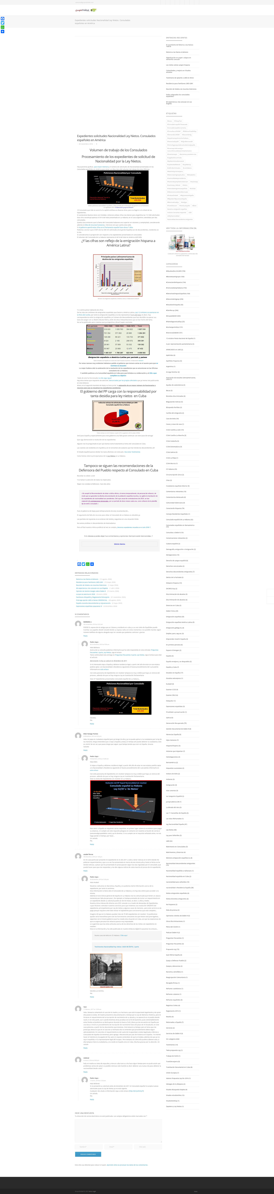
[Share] (2, 31)
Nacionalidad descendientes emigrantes (180, 219)
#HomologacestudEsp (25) (175, 322)
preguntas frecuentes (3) (175, 944)
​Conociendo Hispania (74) (175, 508)
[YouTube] (182, 2)
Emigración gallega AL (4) (175, 628)
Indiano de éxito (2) (173, 774)
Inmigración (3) (171, 785)
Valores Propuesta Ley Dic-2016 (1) (178, 1078)
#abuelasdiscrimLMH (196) (175, 271)
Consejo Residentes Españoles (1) (178, 514)
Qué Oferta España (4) (174, 955)
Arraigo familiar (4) (172, 372)
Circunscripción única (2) (175, 475)
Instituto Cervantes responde (176, 212)
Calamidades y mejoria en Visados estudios (178, 71)
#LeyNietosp (187, 165)
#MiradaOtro (191, 175)
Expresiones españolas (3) (175, 706)
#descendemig (186, 135)
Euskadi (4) (170, 684)
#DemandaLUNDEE (173, 135)
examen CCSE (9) (172, 690)
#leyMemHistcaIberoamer (175, 161)
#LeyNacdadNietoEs (173, 165)
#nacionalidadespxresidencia (176, 178)
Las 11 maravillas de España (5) (177, 813)
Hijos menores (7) (172, 740)
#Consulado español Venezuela (177, 124)
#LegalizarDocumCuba (174, 158)
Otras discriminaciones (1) (175, 921)
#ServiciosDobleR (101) (174, 333)
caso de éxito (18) (172, 419)
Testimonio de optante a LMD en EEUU (180, 78)
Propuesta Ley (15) (172, 949)
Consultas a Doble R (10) (174, 532)
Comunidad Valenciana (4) (175, 503)
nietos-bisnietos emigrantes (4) (177, 899)
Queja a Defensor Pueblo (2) (176, 961)
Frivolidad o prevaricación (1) (176, 712)
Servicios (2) (170, 1028)
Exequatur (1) (171, 701)
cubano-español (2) (173, 544)
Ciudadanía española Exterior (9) (177, 486)
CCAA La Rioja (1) (172, 458)
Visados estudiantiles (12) (175, 1095)
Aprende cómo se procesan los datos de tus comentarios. (127, 1165)
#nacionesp (194, 182)
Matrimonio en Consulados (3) (177, 847)
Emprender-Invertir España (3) (177, 639)
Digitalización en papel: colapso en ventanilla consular (178, 58)
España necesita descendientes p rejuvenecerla (93, 603)
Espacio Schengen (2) (173, 650)
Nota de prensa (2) (172, 910)
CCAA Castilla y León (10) (175, 430)
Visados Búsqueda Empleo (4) (176, 1090)
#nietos (185, 185)
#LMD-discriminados (173, 168)
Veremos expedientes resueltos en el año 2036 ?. (134, 527)
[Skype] (172, 2)
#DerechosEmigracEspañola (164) (178, 294)
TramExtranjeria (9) (173, 1061)
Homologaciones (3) (173, 757)
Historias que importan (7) (175, 751)
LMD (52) (169, 841)
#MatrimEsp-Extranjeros (175, 171)
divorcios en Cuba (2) (173, 605)
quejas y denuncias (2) (174, 966)
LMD (189, 212)
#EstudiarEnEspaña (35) (174, 305)
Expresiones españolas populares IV (89, 606)
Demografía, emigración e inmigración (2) (181, 549)
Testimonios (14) (172, 1045)
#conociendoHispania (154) (176, 282)
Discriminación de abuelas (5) (176, 600)
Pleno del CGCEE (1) (173, 927)
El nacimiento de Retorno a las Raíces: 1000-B (179, 45)
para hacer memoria (101, 167)
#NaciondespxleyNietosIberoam (177, 182)
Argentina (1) (170, 366)
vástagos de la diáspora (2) (175, 1084)
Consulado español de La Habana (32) (179, 520)
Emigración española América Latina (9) (180, 622)
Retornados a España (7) (174, 1022)
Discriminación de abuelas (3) (176, 594)
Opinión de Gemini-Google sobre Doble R (91, 591)
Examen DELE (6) (172, 695)
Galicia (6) (169, 718)
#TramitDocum (172, 206)
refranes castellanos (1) (174, 989)
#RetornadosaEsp (173, 202)
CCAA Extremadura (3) (174, 447)
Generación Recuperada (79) (176, 723)
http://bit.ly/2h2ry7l (136, 1091)
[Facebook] (167, 2)
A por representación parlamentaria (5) (180, 344)
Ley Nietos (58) (171, 830)
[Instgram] (187, 2)
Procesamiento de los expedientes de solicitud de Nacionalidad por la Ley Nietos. (118, 158)
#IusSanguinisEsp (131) (174, 327)
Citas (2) (169, 480)
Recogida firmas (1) (173, 983)
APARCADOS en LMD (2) (174, 350)
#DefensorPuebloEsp (189, 131)
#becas (169, 121)
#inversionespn (172, 154)
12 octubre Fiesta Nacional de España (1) (180, 338)
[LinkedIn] (177, 2)
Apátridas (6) (170, 355)
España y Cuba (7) (172, 667)
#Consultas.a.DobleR (173, 131)
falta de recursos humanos (94, 225)
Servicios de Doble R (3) (174, 1033)
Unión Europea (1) (172, 1073)
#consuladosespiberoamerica (176, 128)
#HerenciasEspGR (173, 142)
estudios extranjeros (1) (174, 678)
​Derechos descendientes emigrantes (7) (180, 572)
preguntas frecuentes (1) (175, 938)
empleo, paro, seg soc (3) (175, 633)
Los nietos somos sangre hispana (178, 65)
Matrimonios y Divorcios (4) (175, 852)
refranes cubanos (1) (173, 994)
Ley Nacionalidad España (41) (176, 824)
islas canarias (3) (172, 791)
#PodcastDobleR (172, 195)
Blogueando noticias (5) (174, 402)
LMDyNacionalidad (173, 216)
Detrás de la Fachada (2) (174, 577)
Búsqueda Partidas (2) (174, 407)
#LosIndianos (187, 168)
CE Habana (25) (171, 469)
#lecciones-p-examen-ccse (188, 154)
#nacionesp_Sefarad (173, 185)
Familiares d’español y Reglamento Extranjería (92, 597)
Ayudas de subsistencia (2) (175, 385)
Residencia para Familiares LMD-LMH (89, 582)
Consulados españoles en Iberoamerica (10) (180, 526)
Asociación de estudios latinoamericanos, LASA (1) (181, 378)
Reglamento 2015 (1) (173, 1011)
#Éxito (194, 206)
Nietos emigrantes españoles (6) (177, 893)
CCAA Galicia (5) (171, 452)
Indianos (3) (170, 779)
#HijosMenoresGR (187, 142)
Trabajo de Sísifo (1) (173, 1056)
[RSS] (196, 2)
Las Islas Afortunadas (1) (175, 819)
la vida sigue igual (105, 378)
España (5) (169, 656)
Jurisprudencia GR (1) (173, 802)
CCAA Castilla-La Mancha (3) (176, 435)
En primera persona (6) (174, 645)
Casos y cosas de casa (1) (175, 424)
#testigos (184, 202)
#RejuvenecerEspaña (187, 195)
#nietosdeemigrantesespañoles (177, 189)
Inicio (195, 1191)
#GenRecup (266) (172, 310)
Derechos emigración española (177, 209)
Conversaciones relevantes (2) (176, 538)
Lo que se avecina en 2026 (85, 594)
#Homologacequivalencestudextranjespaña (181, 145)
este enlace (104, 669)
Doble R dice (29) (172, 611)
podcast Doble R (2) (173, 932)
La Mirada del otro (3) (173, 807)
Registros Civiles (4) (173, 1005)
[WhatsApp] (2, 27)
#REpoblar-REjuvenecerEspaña (177, 199)
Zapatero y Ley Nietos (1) (175, 1106)
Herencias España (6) (173, 734)
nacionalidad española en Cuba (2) (178, 876)
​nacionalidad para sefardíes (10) (177, 882)
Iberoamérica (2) (172, 762)
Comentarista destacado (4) (176, 497)
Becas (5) (169, 391)
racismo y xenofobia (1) (174, 972)
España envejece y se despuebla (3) (178, 661)
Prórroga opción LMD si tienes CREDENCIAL (91, 600)
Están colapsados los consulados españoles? (178, 95)
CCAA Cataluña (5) (172, 441)
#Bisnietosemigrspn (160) (175, 277)
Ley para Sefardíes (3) (174, 835)
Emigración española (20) (175, 617)
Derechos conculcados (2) (175, 566)
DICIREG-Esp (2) (171, 589)
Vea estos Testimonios (132, 452)
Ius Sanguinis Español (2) (175, 796)
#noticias (193, 189)
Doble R (141, 360)
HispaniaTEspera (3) (173, 746)
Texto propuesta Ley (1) (174, 1050)
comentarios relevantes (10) (176, 491)
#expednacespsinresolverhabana (177, 138)
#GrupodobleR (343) (173, 316)
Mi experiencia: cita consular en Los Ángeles (92, 588)
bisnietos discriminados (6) (175, 396)
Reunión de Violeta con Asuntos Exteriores (91, 585)
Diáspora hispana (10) (174, 583)
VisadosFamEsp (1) (172, 1101)
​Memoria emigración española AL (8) (179, 858)
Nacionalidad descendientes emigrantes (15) (180, 864)
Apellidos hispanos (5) (174, 361)
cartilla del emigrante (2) (175, 413)
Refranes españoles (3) (174, 1000)
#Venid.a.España (184, 206)
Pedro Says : (94, 642)
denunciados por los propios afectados (123, 380)
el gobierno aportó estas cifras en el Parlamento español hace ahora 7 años (106, 227)
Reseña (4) (169, 1017)
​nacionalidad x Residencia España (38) (180, 888)
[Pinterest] (191, 2)
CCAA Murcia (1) (172, 463)
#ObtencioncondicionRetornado (177, 192)
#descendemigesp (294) (174, 299)
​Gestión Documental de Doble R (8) (178, 729)
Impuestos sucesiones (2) (175, 768)
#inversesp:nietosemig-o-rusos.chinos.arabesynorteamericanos (179, 149)
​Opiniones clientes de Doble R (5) (178, 916)
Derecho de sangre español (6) (177, 561)
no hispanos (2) (171, 904)
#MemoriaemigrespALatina (176, 175)
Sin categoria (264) (172, 1039)
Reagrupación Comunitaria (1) (177, 977)
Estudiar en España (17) (174, 673)
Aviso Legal (92, 1191)
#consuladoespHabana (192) (176, 288)
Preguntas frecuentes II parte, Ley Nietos (129, 655)
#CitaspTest (178, 121)
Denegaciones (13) (172, 555)
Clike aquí (123, 935)
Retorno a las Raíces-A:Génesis (87, 579)
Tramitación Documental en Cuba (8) (179, 1067)
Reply (85, 636)
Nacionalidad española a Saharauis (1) (180, 871)
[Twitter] (163, 2)
